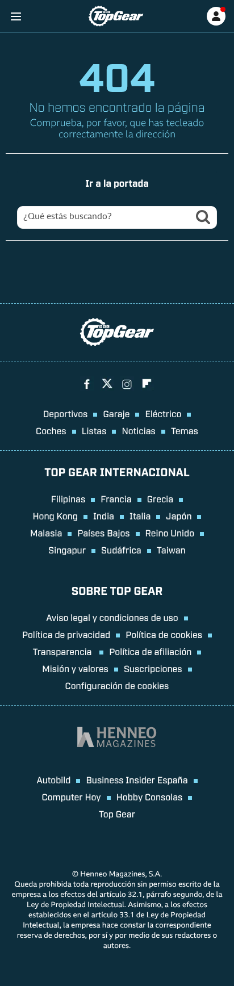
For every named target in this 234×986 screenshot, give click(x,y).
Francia (116, 498)
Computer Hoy (71, 796)
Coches (51, 430)
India (103, 515)
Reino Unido (169, 532)
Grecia (160, 498)
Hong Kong (55, 515)
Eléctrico (163, 413)
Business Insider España (136, 779)
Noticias (138, 430)
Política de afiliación (150, 651)
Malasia (46, 532)
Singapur (67, 549)
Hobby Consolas (149, 796)
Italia (140, 515)
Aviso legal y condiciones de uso (112, 617)
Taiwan (171, 549)
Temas (184, 430)
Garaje (116, 413)
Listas (94, 430)
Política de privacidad (66, 634)
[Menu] (15, 16)
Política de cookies (164, 634)
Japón (178, 515)
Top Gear (117, 813)
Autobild (53, 779)
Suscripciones (153, 668)
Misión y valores (75, 668)
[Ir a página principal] (116, 16)
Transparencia (63, 651)
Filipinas (68, 498)
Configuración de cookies (117, 685)
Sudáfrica (121, 549)
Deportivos (65, 413)
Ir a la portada (117, 182)
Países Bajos (103, 532)
